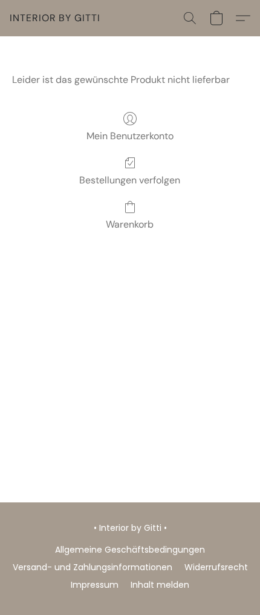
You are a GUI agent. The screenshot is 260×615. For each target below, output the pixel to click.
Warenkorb (130, 224)
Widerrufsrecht (216, 567)
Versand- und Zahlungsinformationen (92, 567)
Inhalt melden (160, 585)
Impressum (95, 585)
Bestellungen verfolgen (129, 180)
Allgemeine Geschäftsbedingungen (130, 550)
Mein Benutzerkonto (130, 136)
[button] (55, 18)
